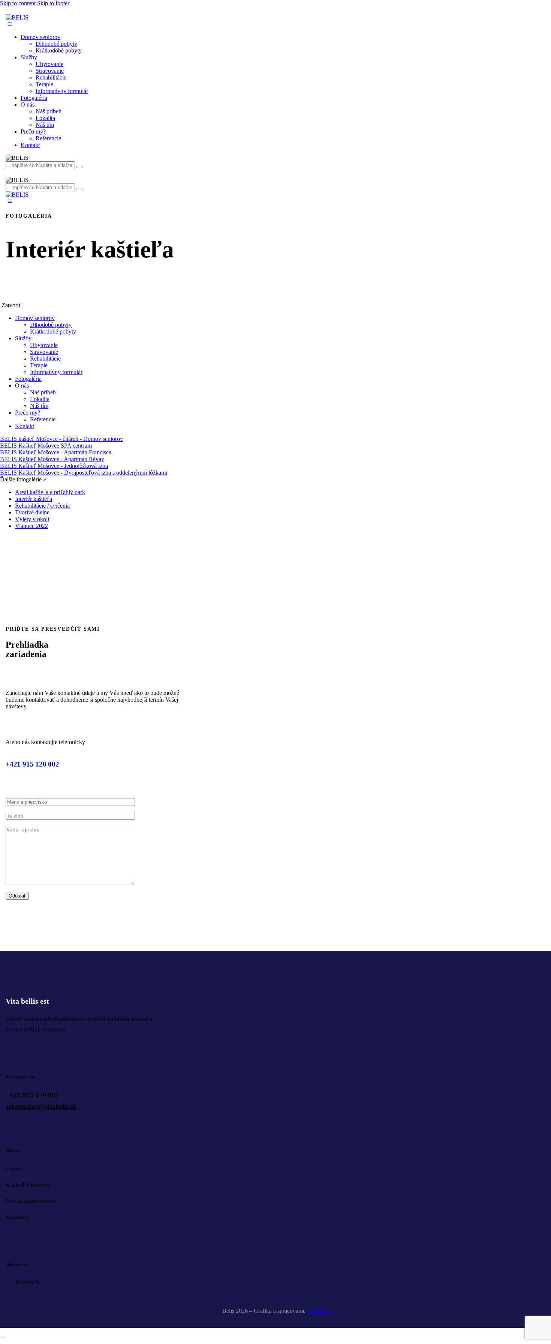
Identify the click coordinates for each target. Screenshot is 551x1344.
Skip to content (18, 3)
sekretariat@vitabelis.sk (41, 1106)
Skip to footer (53, 3)
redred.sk (318, 1311)
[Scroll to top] (3, 1336)
